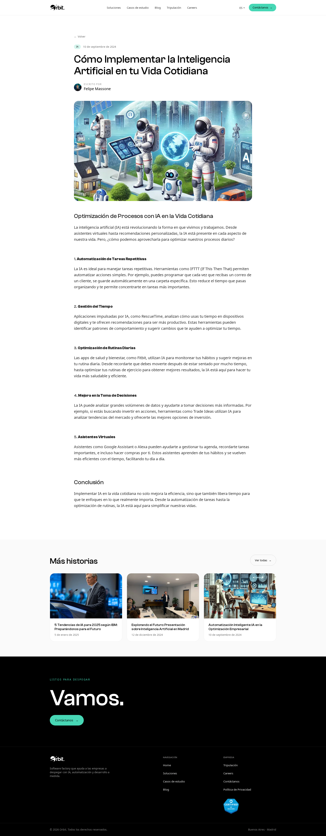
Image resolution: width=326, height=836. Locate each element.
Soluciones (114, 7)
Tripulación (174, 7)
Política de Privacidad (237, 789)
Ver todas (263, 560)
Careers (192, 7)
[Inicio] (57, 8)
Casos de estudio (138, 7)
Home (167, 765)
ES (240, 8)
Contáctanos (262, 7)
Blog (158, 7)
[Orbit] (57, 759)
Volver (79, 36)
